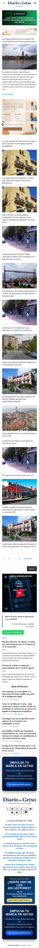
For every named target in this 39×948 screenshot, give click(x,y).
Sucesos (16, 699)
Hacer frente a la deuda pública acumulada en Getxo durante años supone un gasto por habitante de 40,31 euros (18, 218)
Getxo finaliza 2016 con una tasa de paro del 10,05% (19, 434)
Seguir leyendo (7, 94)
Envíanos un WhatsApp (13, 632)
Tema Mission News (13, 945)
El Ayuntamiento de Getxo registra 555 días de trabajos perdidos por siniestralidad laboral (18, 399)
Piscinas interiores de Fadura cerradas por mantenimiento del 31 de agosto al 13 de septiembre (18, 644)
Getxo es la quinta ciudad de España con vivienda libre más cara (19, 363)
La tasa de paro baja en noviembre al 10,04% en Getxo (17, 442)
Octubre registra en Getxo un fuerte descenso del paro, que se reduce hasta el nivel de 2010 (18, 509)
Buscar (31, 569)
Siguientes (28, 558)
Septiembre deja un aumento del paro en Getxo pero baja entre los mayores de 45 (19, 545)
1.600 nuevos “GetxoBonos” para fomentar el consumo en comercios (17, 329)
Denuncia (16, 753)
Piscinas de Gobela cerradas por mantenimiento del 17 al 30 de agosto (18, 666)
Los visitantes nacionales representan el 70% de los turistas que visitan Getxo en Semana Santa (19, 293)
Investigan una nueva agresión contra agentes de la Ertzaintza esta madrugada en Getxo (18, 721)
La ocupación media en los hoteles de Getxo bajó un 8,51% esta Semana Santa (19, 40)
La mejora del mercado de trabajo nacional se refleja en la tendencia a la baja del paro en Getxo (18, 256)
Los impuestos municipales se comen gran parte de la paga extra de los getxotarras (18, 180)
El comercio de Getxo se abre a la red (17, 475)
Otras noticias (18, 714)
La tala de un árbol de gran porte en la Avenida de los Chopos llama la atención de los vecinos (19, 748)
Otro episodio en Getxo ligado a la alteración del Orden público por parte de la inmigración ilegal (18, 694)
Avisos (4, 650)
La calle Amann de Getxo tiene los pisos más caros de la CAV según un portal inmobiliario (19, 143)
